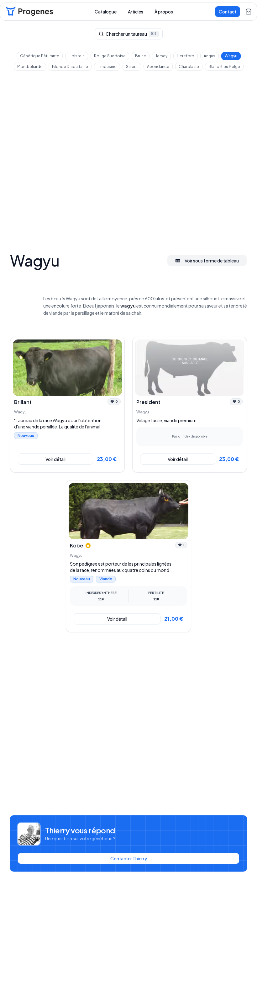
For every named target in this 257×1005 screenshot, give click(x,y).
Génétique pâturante (39, 56)
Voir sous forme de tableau (212, 260)
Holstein (77, 56)
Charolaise (189, 66)
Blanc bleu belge (224, 66)
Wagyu (231, 56)
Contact (227, 11)
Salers (132, 66)
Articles (135, 11)
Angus (209, 56)
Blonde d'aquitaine (70, 66)
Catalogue (106, 11)
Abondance (158, 66)
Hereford (185, 56)
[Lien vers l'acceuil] (29, 11)
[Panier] (248, 11)
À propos (164, 11)
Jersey (161, 56)
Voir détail (55, 459)
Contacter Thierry (128, 858)
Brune (140, 56)
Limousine (107, 66)
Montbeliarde (30, 66)
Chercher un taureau (131, 34)
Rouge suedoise (110, 56)
